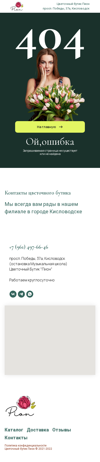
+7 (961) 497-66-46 (28, 247)
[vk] (13, 294)
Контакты (16, 437)
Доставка (38, 430)
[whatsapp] (29, 294)
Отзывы (61, 430)
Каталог (14, 430)
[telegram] (21, 294)
